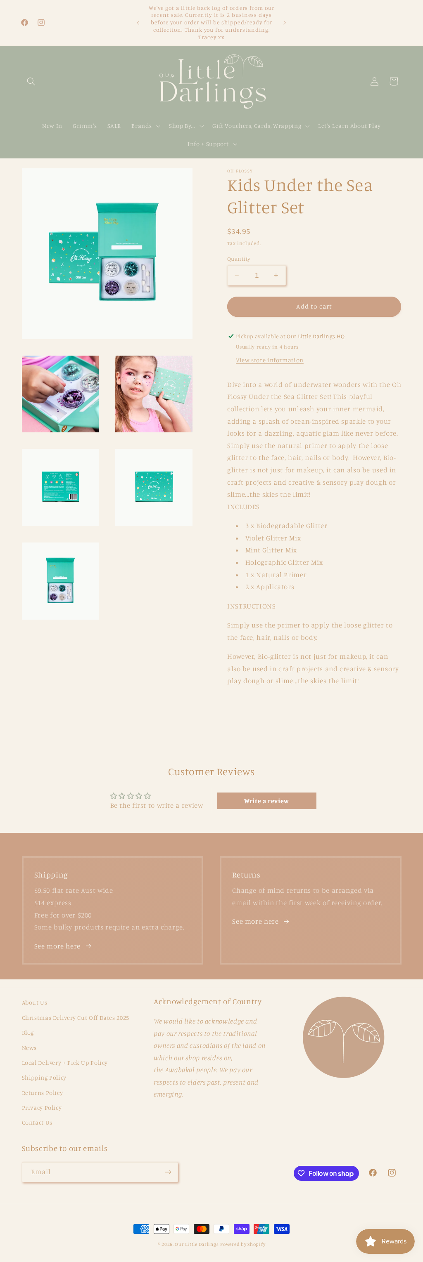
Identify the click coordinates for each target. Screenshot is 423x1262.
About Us (35, 1002)
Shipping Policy (44, 1077)
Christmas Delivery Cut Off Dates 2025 (75, 1017)
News (29, 1047)
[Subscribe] (167, 1172)
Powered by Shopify (242, 1244)
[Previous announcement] (138, 22)
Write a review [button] (266, 801)
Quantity (238, 258)
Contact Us (37, 1122)
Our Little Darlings (197, 1244)
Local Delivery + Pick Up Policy (65, 1062)
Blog (28, 1032)
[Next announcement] (285, 22)
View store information (270, 359)
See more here (57, 946)
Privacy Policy (42, 1107)
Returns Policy (42, 1092)
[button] (31, 81)
